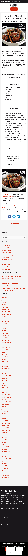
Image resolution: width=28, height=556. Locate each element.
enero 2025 (5, 338)
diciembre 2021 (6, 423)
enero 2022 (5, 421)
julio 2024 (4, 352)
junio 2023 (4, 380)
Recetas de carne (6, 262)
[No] (26, 549)
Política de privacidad (14, 552)
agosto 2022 (5, 404)
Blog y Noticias (6, 245)
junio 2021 (4, 437)
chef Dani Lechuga (8, 196)
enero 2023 (5, 392)
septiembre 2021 (6, 430)
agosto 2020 (5, 461)
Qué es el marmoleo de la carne (11, 283)
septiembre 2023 (6, 375)
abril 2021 (4, 442)
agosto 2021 (5, 432)
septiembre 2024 (6, 347)
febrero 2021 (5, 447)
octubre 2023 (5, 373)
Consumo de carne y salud (9, 255)
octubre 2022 (5, 399)
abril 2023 (4, 385)
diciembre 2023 (6, 368)
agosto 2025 (5, 321)
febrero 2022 (5, 418)
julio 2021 (4, 435)
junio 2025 (4, 326)
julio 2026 (4, 297)
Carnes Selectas (6, 250)
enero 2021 (5, 449)
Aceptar (10, 549)
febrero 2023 (5, 390)
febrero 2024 (5, 364)
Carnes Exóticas (6, 248)
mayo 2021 (5, 439)
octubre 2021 (5, 428)
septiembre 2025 (6, 319)
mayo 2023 (5, 383)
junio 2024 (4, 354)
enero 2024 (5, 366)
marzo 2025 (5, 333)
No (19, 549)
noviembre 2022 (6, 397)
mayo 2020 (5, 468)
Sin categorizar (6, 264)
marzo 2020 (5, 473)
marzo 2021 (5, 444)
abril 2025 (4, 330)
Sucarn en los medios (8, 266)
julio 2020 (4, 463)
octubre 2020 (5, 456)
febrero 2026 (5, 309)
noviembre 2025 (6, 314)
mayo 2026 (5, 302)
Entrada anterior (14, 223)
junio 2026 (4, 300)
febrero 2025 (5, 335)
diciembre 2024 (6, 340)
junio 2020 (4, 465)
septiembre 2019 (6, 480)
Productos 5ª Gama (7, 259)
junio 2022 (4, 409)
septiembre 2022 (6, 402)
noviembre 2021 (6, 425)
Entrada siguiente (14, 227)
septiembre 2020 (6, 458)
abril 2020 (4, 470)
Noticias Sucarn (6, 257)
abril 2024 (4, 359)
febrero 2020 (5, 475)
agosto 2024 (5, 349)
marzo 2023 (5, 387)
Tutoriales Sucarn (6, 269)
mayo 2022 (5, 411)
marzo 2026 (5, 307)
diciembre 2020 (6, 451)
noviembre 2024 (6, 342)
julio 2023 (4, 378)
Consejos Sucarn (6, 252)
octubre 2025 (5, 316)
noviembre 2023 (6, 371)
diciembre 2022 (6, 394)
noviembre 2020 (6, 454)
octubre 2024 (5, 345)
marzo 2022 (5, 416)
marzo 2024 (5, 361)
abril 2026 (4, 304)
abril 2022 (4, 413)
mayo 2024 (5, 357)
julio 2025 (4, 323)
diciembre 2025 (6, 312)
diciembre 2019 (6, 477)
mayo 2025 (5, 328)
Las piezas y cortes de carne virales (11, 281)
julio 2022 (4, 406)
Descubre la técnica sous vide (10, 285)
